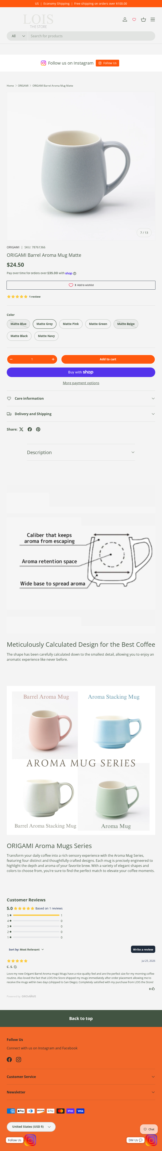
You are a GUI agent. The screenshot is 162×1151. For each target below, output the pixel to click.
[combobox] (81, 36)
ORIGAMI (23, 85)
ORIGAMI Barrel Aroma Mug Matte (52, 85)
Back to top (81, 1018)
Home (10, 85)
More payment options (81, 383)
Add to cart (108, 359)
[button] (143, 19)
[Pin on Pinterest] (38, 429)
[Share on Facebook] (30, 429)
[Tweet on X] (21, 429)
